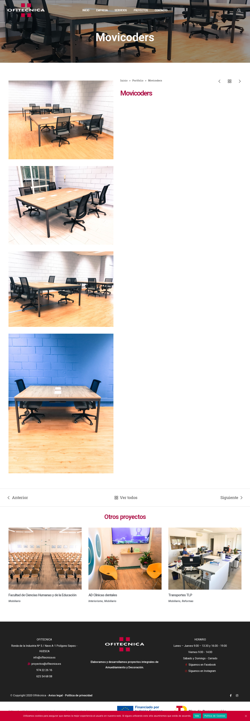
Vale (197, 715)
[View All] (230, 81)
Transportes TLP (180, 595)
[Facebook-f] (231, 695)
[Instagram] (237, 695)
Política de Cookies (214, 715)
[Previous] (222, 81)
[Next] (237, 81)
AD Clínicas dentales (102, 595)
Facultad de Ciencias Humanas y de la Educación (42, 595)
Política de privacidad (78, 695)
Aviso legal (55, 695)
